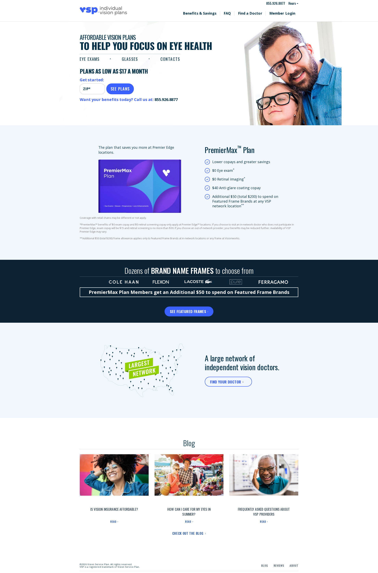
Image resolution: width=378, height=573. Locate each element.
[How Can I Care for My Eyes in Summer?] (189, 479)
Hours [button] (292, 3)
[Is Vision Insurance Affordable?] (114, 479)
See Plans (120, 89)
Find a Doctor (260, 13)
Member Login (285, 13)
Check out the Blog (188, 533)
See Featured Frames (188, 311)
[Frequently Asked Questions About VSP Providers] (263, 479)
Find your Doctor (225, 381)
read (113, 521)
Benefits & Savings (218, 13)
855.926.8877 (277, 3)
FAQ (241, 13)
